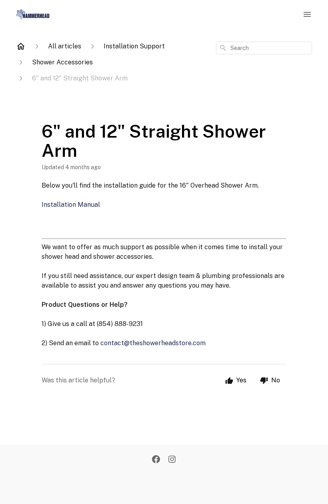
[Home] (21, 46)
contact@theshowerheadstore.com (153, 343)
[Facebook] (156, 460)
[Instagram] (172, 460)
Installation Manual (71, 204)
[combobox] (264, 48)
